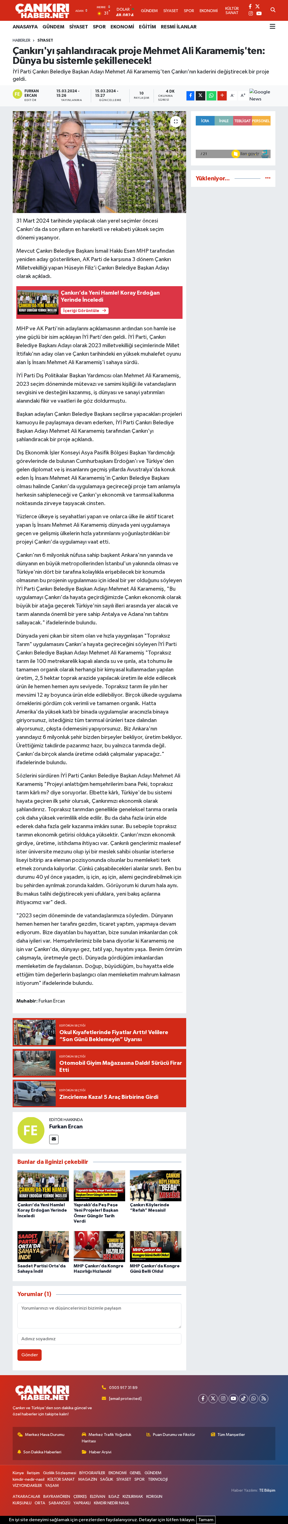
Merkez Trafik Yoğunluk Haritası (106, 1438)
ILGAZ (114, 1496)
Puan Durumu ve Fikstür (174, 1435)
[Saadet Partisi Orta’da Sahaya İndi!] (43, 1246)
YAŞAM (52, 1485)
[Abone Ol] (262, 96)
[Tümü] (268, 178)
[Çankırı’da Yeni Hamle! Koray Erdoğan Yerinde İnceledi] (43, 1185)
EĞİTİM (147, 27)
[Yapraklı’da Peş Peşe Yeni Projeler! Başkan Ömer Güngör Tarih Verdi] (99, 1185)
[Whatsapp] (253, 1398)
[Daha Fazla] (222, 95)
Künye (18, 1473)
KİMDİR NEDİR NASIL (111, 1503)
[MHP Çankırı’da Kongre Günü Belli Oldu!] (155, 1246)
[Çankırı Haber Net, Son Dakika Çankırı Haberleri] (42, 10)
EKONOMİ (122, 27)
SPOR (99, 27)
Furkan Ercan (66, 1126)
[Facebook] (203, 1398)
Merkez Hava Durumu (44, 1435)
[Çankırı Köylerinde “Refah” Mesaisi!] (155, 1185)
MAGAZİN (87, 1479)
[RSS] (263, 1398)
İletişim (33, 1473)
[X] (213, 1398)
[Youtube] (233, 1398)
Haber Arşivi (100, 1452)
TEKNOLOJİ (158, 1479)
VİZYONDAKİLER (27, 1485)
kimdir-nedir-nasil (28, 1479)
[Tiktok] (243, 1398)
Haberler (21, 40)
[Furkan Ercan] (30, 1130)
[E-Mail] (53, 1139)
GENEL (135, 1473)
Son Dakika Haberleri (42, 1452)
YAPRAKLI (82, 1503)
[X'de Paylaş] (200, 95)
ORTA (40, 1503)
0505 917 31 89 (123, 1388)
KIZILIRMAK (133, 1496)
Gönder (29, 1355)
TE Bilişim (267, 1490)
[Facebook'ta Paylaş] (190, 95)
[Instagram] (223, 1398)
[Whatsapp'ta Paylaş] (211, 95)
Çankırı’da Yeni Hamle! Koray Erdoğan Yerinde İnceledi (42, 1210)
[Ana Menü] (272, 27)
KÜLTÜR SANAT (61, 1479)
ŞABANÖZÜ (59, 1503)
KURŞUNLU (22, 1503)
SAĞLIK (106, 1479)
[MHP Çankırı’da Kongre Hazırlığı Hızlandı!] (99, 1246)
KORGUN (154, 1496)
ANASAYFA (25, 27)
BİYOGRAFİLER (92, 1473)
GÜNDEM (53, 27)
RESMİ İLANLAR (179, 27)
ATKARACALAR (26, 1496)
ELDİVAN (97, 1496)
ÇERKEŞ (80, 1496)
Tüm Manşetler (231, 1435)
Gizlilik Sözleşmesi (59, 1473)
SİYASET (78, 27)
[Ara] (273, 10)
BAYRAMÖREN (56, 1496)
